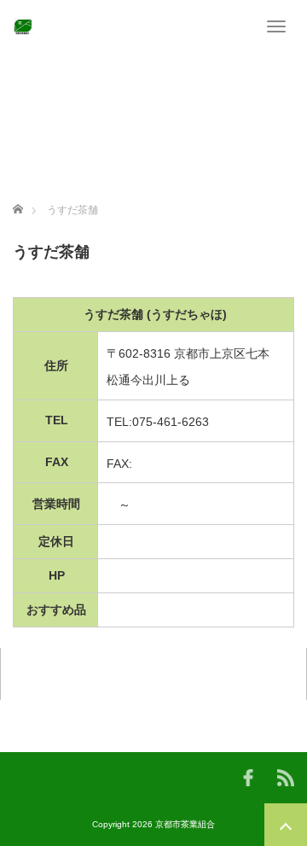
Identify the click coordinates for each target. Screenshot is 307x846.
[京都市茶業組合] (23, 25)
